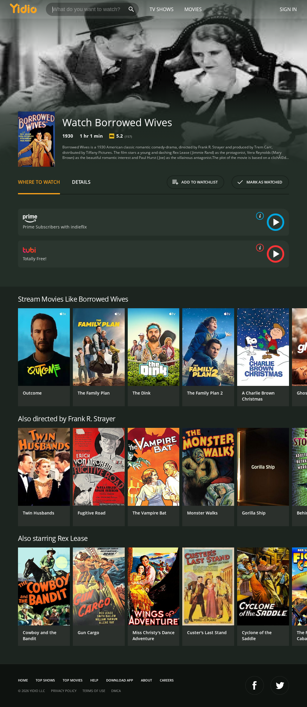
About (146, 680)
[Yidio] (23, 9)
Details (81, 182)
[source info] (259, 216)
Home (23, 680)
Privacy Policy (63, 690)
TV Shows (162, 9)
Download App (119, 680)
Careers (167, 680)
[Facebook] (254, 685)
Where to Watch (39, 182)
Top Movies (72, 680)
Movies (193, 9)
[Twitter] (279, 685)
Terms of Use (93, 690)
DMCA (116, 690)
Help (94, 680)
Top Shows (45, 680)
